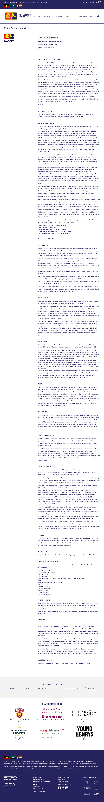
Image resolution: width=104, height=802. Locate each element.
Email (19, 722)
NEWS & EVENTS (47, 16)
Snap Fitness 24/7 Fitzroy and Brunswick (52, 738)
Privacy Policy (62, 779)
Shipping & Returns (63, 781)
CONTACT (91, 2)
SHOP (91, 16)
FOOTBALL (59, 16)
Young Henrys (84, 738)
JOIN (83, 2)
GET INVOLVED (83, 16)
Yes (80, 689)
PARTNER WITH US (70, 16)
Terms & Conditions (63, 777)
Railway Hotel (19, 738)
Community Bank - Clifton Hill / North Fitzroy (52, 720)
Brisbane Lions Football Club (19, 720)
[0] (99, 2)
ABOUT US (37, 16)
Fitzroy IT (84, 720)
